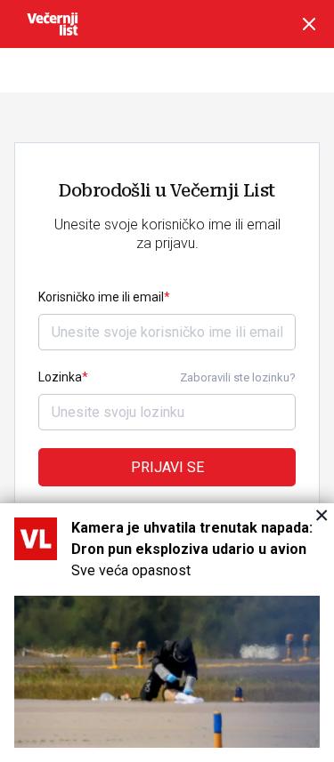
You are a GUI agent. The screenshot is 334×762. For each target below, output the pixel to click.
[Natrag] (309, 24)
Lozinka (60, 377)
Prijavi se (167, 467)
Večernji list (52, 24)
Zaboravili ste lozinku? (238, 377)
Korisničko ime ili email (101, 297)
